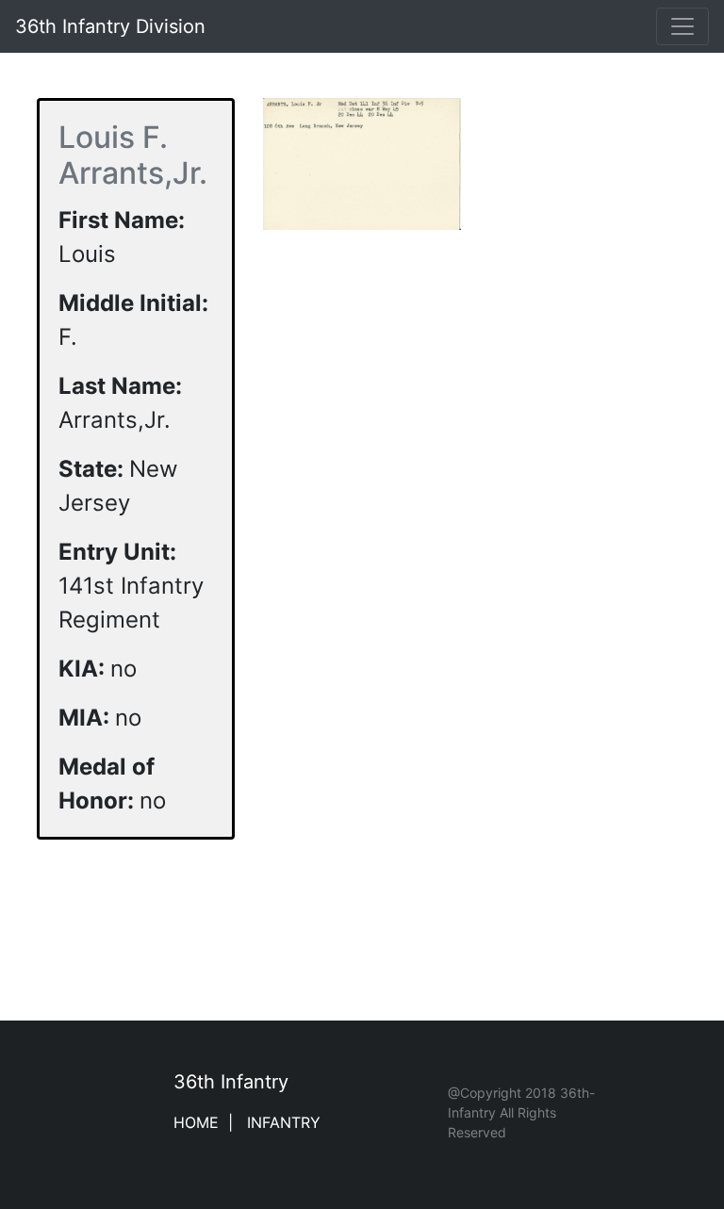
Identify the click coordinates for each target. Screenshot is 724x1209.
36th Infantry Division (110, 26)
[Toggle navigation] (682, 26)
